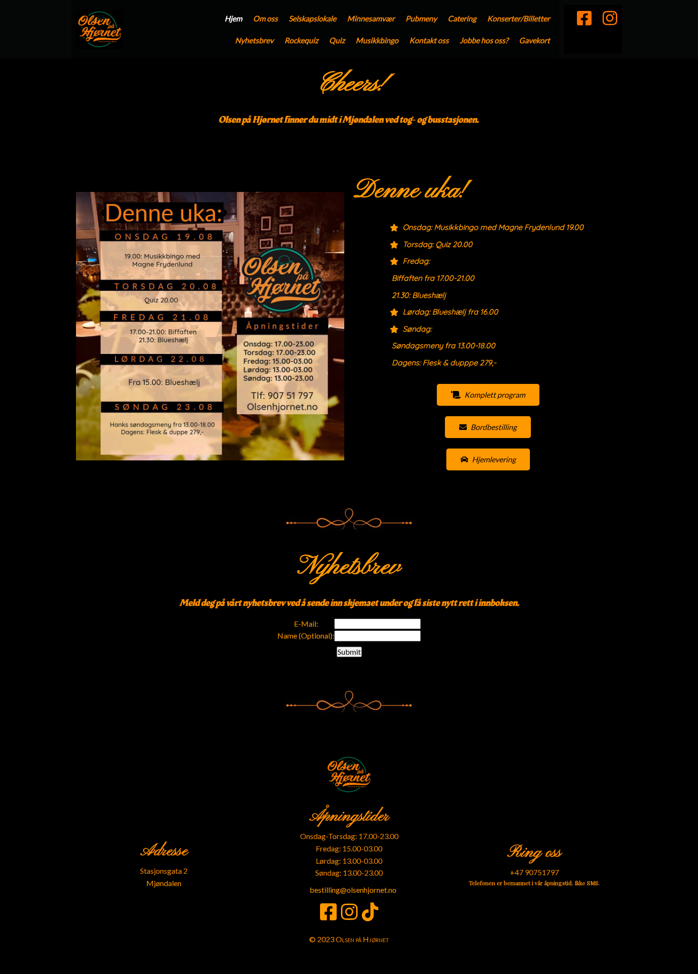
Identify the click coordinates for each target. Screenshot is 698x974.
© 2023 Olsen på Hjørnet (349, 939)
